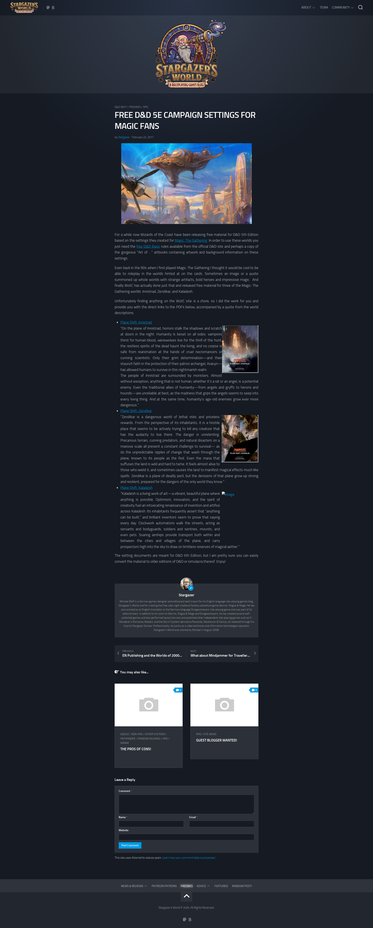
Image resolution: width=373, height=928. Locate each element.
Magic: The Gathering (191, 240)
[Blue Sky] (53, 7)
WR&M (124, 743)
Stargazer (124, 137)
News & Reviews (132, 886)
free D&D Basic (148, 246)
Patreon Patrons (164, 886)
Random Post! (242, 886)
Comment (125, 791)
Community (341, 7)
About (306, 7)
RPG (145, 107)
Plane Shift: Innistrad (136, 322)
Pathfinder (127, 738)
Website (123, 830)
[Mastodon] (48, 7)
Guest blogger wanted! (216, 740)
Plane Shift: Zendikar (136, 411)
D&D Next (121, 107)
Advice (201, 886)
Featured (221, 886)
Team (324, 7)
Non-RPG (137, 734)
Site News (210, 734)
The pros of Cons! (135, 749)
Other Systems (155, 734)
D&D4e (124, 734)
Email (193, 817)
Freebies (135, 107)
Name (123, 817)
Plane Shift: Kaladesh (136, 487)
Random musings (149, 738)
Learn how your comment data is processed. (189, 857)
